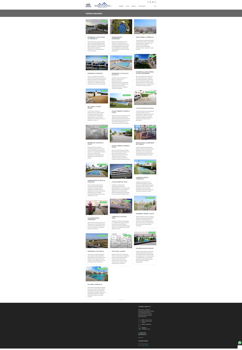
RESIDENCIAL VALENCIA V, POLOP (96, 143)
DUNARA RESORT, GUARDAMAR (117, 38)
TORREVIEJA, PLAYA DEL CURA (119, 217)
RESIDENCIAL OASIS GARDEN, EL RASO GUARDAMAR (145, 72)
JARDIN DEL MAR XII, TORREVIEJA (142, 178)
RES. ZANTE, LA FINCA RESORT (94, 107)
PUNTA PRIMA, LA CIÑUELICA (145, 37)
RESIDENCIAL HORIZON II (95, 73)
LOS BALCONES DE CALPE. (120, 182)
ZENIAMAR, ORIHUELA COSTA (145, 213)
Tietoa (127, 6)
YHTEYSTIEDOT (142, 6)
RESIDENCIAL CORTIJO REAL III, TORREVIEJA (96, 38)
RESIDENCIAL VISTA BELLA (96, 251)
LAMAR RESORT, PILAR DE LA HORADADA (96, 181)
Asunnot (121, 6)
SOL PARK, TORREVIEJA (95, 284)
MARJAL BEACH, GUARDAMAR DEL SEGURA (145, 143)
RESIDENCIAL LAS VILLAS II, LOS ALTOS (120, 74)
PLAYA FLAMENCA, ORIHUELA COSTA (121, 111)
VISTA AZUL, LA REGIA (118, 251)
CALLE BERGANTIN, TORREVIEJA (93, 218)
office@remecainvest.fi (146, 329)
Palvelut (133, 6)
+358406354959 (148, 324)
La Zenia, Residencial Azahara (145, 108)
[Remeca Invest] (103, 6)
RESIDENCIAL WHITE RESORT (145, 248)
